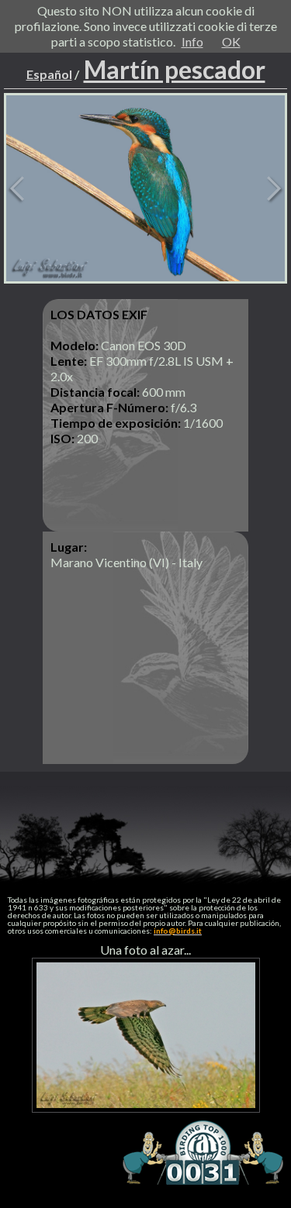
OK (231, 41)
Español (49, 74)
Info (192, 41)
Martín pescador (174, 69)
